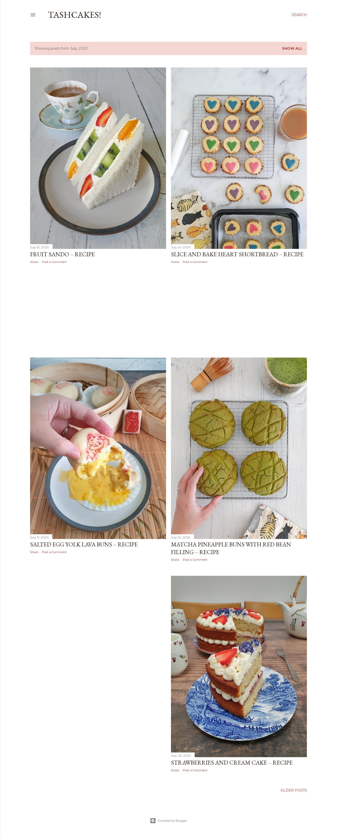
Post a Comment (54, 262)
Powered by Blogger (172, 820)
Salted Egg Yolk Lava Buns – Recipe (84, 544)
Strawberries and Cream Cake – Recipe (232, 762)
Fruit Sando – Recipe (62, 254)
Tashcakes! (74, 15)
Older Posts (294, 790)
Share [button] (34, 262)
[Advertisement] (98, 310)
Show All (292, 48)
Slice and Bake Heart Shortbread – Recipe (237, 254)
